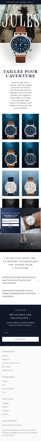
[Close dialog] (39, 209)
